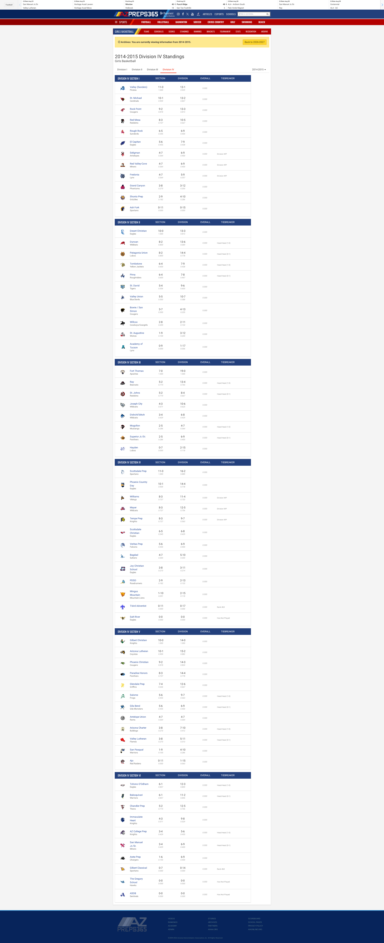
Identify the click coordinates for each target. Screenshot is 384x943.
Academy (172, 926)
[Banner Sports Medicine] (167, 14)
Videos (171, 919)
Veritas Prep (136, 543)
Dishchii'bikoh (137, 414)
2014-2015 (258, 69)
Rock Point (135, 109)
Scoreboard (254, 919)
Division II (137, 69)
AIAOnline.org (255, 929)
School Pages (255, 922)
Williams (134, 496)
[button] (382, 5)
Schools (231, 14)
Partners (213, 926)
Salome (134, 694)
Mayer (133, 507)
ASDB (133, 893)
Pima (132, 274)
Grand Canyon (137, 185)
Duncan (134, 241)
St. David (135, 285)
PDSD (133, 580)
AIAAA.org (213, 929)
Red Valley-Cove (138, 163)
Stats (238, 31)
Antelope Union (138, 716)
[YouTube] (192, 14)
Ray (132, 381)
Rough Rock (136, 130)
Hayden (134, 447)
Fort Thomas (137, 370)
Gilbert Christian (138, 640)
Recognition (251, 31)
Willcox (134, 322)
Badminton (181, 22)
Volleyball (163, 22)
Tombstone (136, 263)
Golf (232, 22)
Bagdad (134, 554)
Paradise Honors (138, 673)
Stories (212, 919)
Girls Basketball (124, 31)
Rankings (198, 31)
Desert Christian (138, 230)
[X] (187, 14)
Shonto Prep (136, 196)
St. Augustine (137, 333)
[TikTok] (198, 14)
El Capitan (135, 141)
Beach (261, 22)
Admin (171, 929)
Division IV (168, 69)
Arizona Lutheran (139, 651)
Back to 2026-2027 (255, 42)
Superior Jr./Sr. (138, 436)
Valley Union (136, 296)
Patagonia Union (139, 252)
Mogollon (135, 425)
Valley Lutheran (138, 738)
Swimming (247, 22)
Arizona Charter (138, 727)
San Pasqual (136, 749)
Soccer (197, 22)
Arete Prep (135, 856)
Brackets (211, 31)
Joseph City (136, 403)
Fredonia (134, 174)
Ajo (131, 760)
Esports (219, 14)
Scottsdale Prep (138, 471)
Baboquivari (136, 795)
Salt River (135, 616)
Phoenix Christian (139, 662)
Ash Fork (134, 207)
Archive (264, 31)
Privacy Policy (255, 926)
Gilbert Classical (138, 867)
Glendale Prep (137, 684)
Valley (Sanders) (138, 87)
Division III (152, 69)
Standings (184, 31)
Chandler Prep (137, 805)
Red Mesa (135, 119)
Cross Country (216, 22)
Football (9, 5)
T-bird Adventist (138, 605)
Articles (207, 14)
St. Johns (135, 392)
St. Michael (136, 98)
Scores (172, 31)
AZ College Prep (138, 831)
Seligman (135, 152)
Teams (146, 31)
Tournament (225, 31)
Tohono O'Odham (139, 784)
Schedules (159, 31)
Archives (212, 922)
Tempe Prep (136, 518)
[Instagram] (178, 14)
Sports (123, 22)
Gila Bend (135, 705)
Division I (122, 69)
